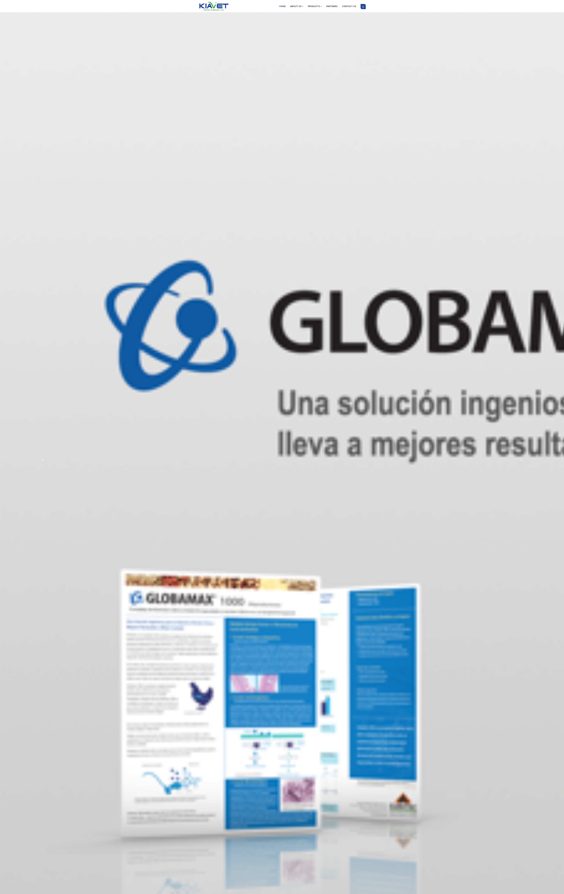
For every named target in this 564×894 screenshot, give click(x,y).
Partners (332, 6)
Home (282, 6)
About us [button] (296, 6)
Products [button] (314, 6)
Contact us (349, 6)
